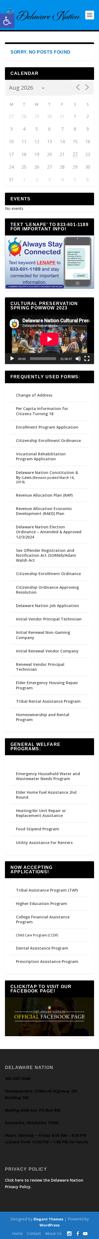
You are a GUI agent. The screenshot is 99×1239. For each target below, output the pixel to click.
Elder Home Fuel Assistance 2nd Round (46, 795)
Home (17, 1233)
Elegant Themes (48, 1219)
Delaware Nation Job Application (47, 605)
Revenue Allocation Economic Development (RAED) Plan (44, 511)
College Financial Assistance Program (43, 919)
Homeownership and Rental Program (42, 717)
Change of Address (34, 395)
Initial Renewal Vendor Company (47, 651)
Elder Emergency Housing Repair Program (47, 685)
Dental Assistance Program (42, 948)
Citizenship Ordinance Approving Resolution (47, 590)
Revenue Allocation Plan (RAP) (44, 495)
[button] (7, 21)
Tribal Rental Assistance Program (49, 701)
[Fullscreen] (87, 358)
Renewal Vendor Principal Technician (40, 667)
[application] (49, 339)
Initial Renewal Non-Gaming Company (43, 635)
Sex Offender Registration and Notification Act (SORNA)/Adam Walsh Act (46, 555)
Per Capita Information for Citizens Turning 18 (42, 411)
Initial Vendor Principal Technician (49, 619)
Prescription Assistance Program (47, 961)
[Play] (12, 358)
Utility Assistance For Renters (44, 842)
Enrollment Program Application (47, 427)
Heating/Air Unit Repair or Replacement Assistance (41, 813)
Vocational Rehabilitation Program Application (41, 456)
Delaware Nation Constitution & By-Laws (47, 475)
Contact (34, 1233)
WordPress (50, 1225)
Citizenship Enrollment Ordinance (48, 440)
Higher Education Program (41, 903)
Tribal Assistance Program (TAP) (47, 890)
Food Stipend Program (37, 828)
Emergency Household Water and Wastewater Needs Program (48, 776)
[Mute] (78, 358)
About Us (53, 1233)
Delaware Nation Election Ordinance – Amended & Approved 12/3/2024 (48, 531)
